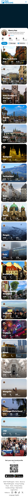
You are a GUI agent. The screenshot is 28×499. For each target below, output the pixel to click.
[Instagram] (12, 492)
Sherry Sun (12, 30)
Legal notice (14, 490)
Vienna (11, 35)
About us (22, 482)
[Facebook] (16, 492)
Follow (4, 43)
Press (7, 486)
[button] (26, 2)
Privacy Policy (18, 486)
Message (12, 43)
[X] (22, 492)
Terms (11, 486)
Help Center (19, 488)
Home (17, 482)
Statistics (22, 43)
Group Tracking (19, 484)
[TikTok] (19, 492)
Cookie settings (10, 488)
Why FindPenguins (9, 484)
